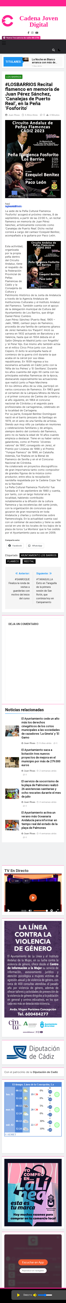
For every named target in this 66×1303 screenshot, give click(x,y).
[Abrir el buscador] (53, 50)
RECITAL (29, 561)
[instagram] (32, 33)
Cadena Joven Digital (38, 21)
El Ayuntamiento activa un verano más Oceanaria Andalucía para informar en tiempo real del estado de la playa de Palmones (39, 820)
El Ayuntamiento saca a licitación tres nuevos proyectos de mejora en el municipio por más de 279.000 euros (40, 757)
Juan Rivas (14, 115)
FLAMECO (13, 561)
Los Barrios (13, 77)
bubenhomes (13, 206)
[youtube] (36, 33)
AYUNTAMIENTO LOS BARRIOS (39, 555)
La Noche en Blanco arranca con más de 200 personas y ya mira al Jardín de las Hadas (43, 61)
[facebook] (28, 33)
